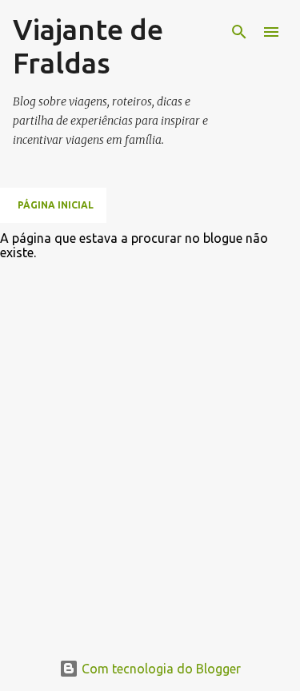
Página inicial (56, 205)
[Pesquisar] (239, 32)
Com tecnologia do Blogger (159, 668)
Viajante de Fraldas (88, 46)
